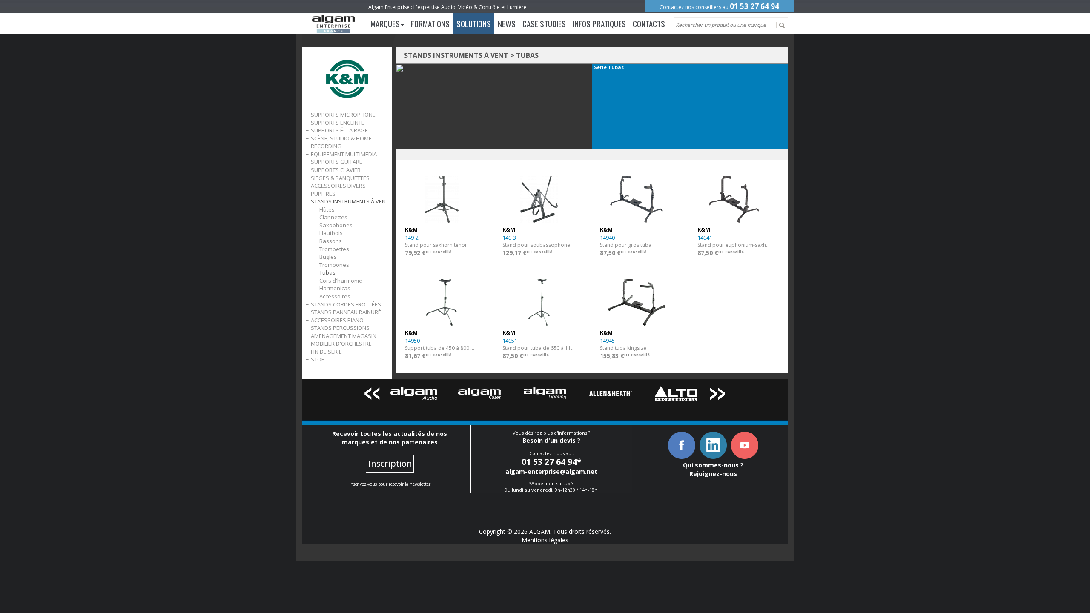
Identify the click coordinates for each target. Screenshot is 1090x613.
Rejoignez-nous (713, 474)
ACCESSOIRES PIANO (337, 320)
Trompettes (334, 249)
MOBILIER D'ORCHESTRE (341, 343)
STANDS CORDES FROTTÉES (346, 304)
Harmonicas (334, 288)
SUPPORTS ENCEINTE (337, 122)
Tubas (327, 272)
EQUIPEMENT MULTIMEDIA (344, 154)
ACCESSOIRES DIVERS (338, 185)
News (507, 23)
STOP (318, 359)
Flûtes (327, 209)
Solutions (473, 23)
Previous (372, 395)
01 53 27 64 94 (754, 6)
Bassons (330, 241)
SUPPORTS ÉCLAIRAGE (339, 130)
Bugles (328, 257)
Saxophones (336, 225)
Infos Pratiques (599, 23)
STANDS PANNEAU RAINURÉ (346, 312)
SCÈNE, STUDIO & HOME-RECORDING (342, 142)
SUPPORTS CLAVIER (336, 170)
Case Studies (544, 23)
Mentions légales (545, 540)
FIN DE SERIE (326, 351)
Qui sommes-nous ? (713, 465)
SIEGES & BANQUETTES (340, 178)
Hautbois (331, 233)
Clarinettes (333, 217)
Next (718, 395)
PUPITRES (323, 194)
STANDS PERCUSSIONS (340, 328)
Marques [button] (385, 23)
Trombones (334, 265)
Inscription (390, 463)
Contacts (649, 23)
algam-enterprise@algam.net (551, 471)
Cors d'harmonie (340, 280)
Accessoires (334, 296)
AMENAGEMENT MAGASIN (343, 336)
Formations (430, 23)
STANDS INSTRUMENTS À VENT (350, 201)
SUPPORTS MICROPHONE (343, 114)
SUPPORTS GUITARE (336, 162)
